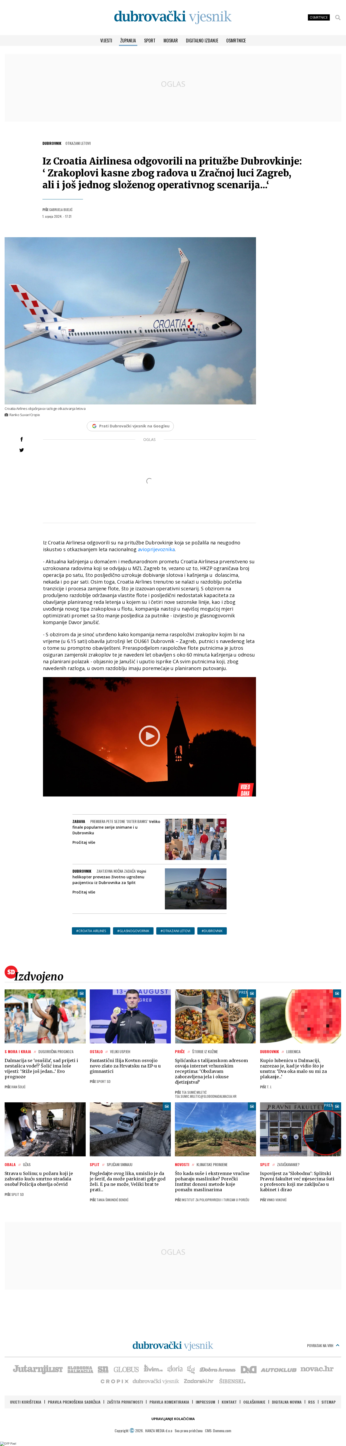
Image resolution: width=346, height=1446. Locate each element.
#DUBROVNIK (212, 931)
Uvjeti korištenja (25, 1402)
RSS (311, 1402)
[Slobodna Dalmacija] (80, 1369)
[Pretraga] (337, 17)
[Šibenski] (232, 1380)
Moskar (171, 40)
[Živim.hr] (153, 1369)
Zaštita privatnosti (125, 1402)
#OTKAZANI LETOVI (175, 931)
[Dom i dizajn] (248, 1369)
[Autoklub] (279, 1369)
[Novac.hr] (317, 1369)
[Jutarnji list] (37, 1369)
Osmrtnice (236, 40)
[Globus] (126, 1369)
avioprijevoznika (156, 549)
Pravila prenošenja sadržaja (74, 1402)
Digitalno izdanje (202, 40)
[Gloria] (175, 1369)
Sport (149, 40)
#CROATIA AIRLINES (91, 931)
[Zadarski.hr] (199, 1380)
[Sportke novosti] (103, 1369)
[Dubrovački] (173, 17)
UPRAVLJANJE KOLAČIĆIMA (173, 1419)
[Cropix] (114, 1380)
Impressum (205, 1402)
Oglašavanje (254, 1402)
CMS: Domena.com (218, 1430)
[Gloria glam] (191, 1369)
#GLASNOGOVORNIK (133, 931)
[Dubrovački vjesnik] (156, 1380)
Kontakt (229, 1402)
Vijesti (106, 40)
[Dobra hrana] (218, 1369)
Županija (128, 40)
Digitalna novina (287, 1402)
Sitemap (328, 1402)
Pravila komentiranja (169, 1402)
